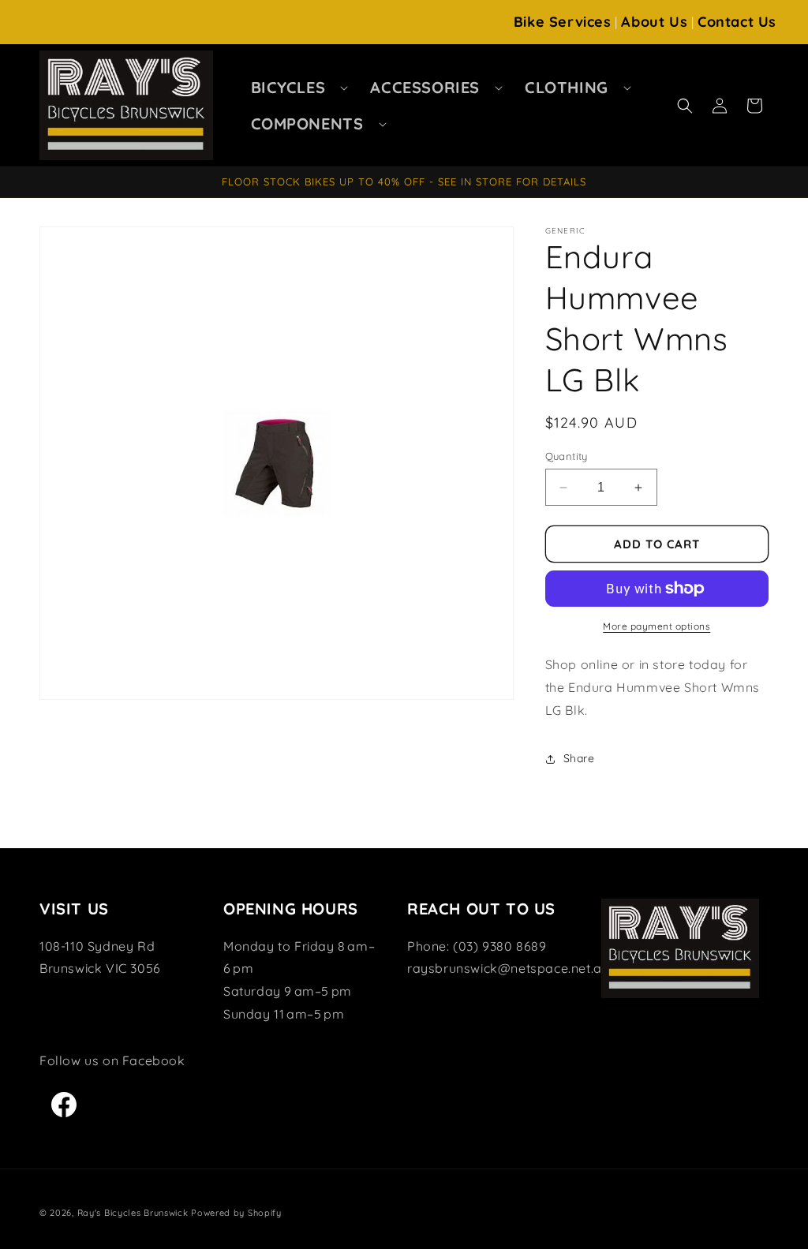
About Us (654, 22)
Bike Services (563, 22)
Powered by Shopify (236, 1212)
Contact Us (737, 22)
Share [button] (579, 758)
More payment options (656, 626)
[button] (295, 87)
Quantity (566, 456)
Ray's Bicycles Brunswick (133, 1212)
